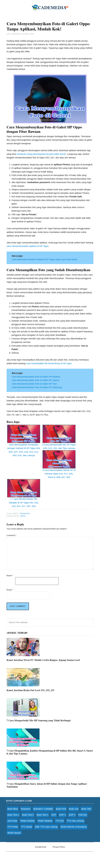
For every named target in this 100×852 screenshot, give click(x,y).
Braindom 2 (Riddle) (43, 809)
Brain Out (73, 809)
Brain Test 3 (28, 815)
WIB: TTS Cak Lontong (46, 827)
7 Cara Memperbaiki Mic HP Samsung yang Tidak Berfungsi (39, 720)
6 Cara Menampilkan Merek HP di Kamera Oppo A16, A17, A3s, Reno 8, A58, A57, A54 (59, 474)
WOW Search (14, 833)
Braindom (25, 809)
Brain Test (86, 809)
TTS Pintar (12, 827)
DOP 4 (72, 815)
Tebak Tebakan (45, 821)
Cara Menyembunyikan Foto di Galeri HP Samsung (37, 387)
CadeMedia (50, 7)
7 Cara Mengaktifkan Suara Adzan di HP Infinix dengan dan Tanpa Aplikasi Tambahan (47, 785)
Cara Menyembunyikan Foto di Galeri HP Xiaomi (35, 380)
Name (10, 576)
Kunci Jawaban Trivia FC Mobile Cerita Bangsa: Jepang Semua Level (43, 660)
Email (10, 590)
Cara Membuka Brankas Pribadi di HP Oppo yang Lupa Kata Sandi (44, 259)
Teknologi (25, 513)
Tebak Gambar (27, 821)
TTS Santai (26, 827)
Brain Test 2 (13, 815)
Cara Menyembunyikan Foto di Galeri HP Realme (36, 377)
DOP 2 (62, 815)
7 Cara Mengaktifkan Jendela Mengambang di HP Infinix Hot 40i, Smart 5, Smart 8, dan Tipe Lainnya (50, 752)
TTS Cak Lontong (75, 821)
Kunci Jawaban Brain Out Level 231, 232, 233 (30, 690)
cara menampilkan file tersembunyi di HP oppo (49, 363)
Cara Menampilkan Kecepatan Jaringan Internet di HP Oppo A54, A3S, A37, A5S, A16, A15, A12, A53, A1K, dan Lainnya (23, 450)
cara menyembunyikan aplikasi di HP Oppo (28, 246)
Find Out (82, 815)
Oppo (22, 516)
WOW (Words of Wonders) (74, 827)
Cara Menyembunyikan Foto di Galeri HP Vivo (34, 384)
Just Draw (12, 821)
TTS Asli (59, 821)
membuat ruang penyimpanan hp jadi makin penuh (41, 154)
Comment (11, 535)
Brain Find (61, 809)
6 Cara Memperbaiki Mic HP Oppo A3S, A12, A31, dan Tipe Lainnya (59, 446)
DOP (53, 815)
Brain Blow (12, 809)
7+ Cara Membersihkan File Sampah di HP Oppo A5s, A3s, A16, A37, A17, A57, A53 (24, 502)
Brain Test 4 (42, 815)
